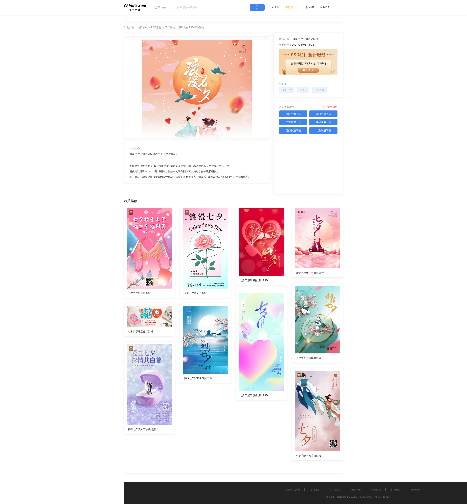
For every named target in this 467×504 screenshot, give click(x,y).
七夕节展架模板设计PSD (254, 395)
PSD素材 (156, 27)
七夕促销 (319, 90)
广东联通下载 (323, 130)
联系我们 (315, 489)
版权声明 (355, 489)
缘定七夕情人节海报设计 (310, 272)
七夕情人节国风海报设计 (310, 357)
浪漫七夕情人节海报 (195, 293)
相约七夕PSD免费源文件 (198, 378)
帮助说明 (416, 489)
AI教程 (289, 7)
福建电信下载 (293, 113)
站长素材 (142, 27)
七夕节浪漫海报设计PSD (254, 280)
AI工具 (275, 7)
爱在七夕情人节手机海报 (142, 429)
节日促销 (170, 27)
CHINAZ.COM (364, 496)
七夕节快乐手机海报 (139, 293)
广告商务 (335, 489)
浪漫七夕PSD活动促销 (191, 27)
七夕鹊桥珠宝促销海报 (140, 331)
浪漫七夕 (287, 90)
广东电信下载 (293, 122)
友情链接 (376, 489)
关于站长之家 (292, 489)
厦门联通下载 (293, 130)
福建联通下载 (323, 122)
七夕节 (303, 90)
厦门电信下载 (323, 113)
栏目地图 (396, 489)
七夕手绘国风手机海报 (308, 455)
